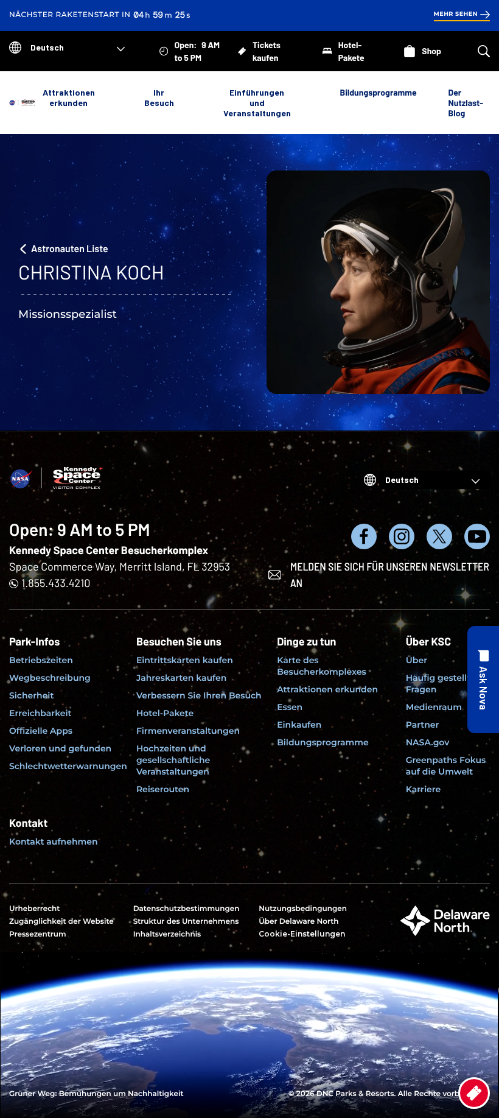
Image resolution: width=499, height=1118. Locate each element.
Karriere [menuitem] (423, 789)
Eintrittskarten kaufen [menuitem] (184, 660)
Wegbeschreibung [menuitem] (50, 677)
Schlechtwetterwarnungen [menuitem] (68, 766)
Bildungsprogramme (378, 92)
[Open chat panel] (483, 679)
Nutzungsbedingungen (303, 908)
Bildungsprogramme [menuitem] (323, 742)
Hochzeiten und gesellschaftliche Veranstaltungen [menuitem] (173, 760)
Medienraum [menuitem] (434, 706)
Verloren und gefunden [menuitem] (60, 748)
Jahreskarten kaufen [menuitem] (181, 677)
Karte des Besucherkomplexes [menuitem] (321, 666)
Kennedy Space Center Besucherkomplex (108, 550)
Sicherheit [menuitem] (31, 695)
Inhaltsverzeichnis (167, 934)
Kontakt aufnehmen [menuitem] (53, 841)
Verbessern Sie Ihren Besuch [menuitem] (199, 695)
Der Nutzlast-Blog (465, 102)
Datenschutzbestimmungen (186, 908)
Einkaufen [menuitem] (299, 724)
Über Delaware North (298, 921)
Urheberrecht (34, 908)
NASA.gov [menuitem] (427, 742)
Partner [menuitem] (422, 724)
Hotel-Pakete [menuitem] (165, 713)
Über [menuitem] (416, 660)
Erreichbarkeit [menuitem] (40, 713)
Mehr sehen (456, 14)
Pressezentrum (37, 934)
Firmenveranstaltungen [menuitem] (188, 730)
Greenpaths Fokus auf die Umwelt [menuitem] (446, 765)
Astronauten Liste (69, 249)
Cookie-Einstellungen (302, 933)
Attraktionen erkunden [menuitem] (327, 689)
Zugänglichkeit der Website (61, 921)
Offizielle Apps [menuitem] (40, 730)
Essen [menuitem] (289, 706)
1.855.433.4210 (55, 582)
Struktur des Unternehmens (186, 921)
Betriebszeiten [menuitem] (41, 660)
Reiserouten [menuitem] (162, 789)
